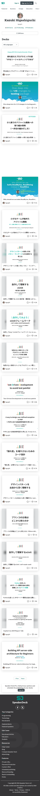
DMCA (27, 790)
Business (13, 9)
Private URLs (6, 762)
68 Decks (10, 27)
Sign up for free (27, 3)
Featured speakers (8, 726)
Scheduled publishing (8, 769)
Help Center (6, 747)
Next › (23, 678)
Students (4, 739)
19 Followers (29, 27)
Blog (3, 749)
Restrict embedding (8, 774)
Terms (16, 790)
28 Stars (21, 33)
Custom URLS (6, 767)
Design (21, 9)
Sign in (17, 3)
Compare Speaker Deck (9, 752)
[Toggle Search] (35, 3)
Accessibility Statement (20, 792)
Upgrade (21, 690)
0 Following (20, 27)
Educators (5, 737)
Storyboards (6, 720)
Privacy (21, 790)
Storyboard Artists (8, 734)
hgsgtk (7, 74)
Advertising (5, 754)
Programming (6, 715)
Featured (4, 9)
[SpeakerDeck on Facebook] (18, 707)
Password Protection (8, 764)
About (11, 790)
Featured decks (7, 724)
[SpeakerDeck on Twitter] (22, 707)
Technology (5, 718)
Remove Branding (7, 772)
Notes (4, 777)
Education (29, 9)
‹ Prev (17, 678)
